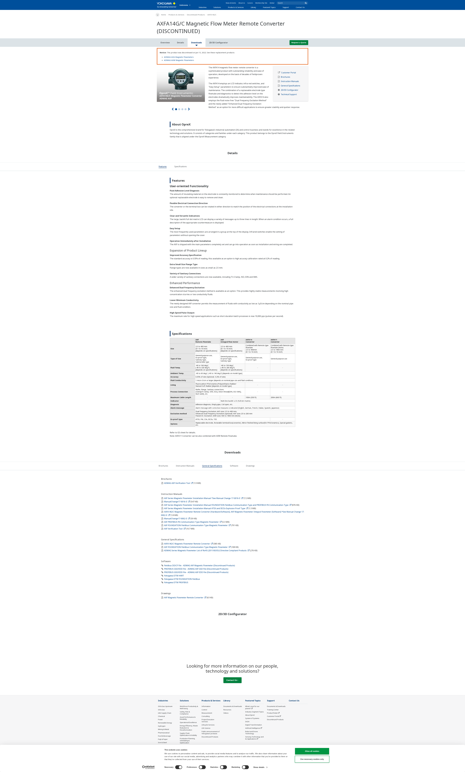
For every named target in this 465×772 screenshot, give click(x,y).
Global (272, 3)
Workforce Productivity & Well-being (189, 707)
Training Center (273, 710)
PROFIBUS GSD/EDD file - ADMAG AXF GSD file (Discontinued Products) (196, 569)
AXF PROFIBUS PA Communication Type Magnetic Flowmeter (191, 522)
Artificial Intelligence (252, 728)
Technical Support (289, 94)
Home (163, 15)
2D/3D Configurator (289, 90)
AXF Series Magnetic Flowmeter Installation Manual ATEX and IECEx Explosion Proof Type (205, 508)
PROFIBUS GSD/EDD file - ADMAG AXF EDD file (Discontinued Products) (196, 572)
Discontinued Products (196, 15)
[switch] (202, 767)
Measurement (207, 713)
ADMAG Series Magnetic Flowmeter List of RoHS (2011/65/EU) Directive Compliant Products (205, 550)
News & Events (231, 3)
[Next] (189, 109)
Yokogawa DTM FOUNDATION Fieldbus (182, 579)
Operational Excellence (188, 722)
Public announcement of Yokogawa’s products (211, 732)
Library (253, 7)
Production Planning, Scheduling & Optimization (187, 740)
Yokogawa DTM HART (174, 575)
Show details (258, 767)
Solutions (217, 7)
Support (286, 7)
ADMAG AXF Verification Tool (177, 483)
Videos (226, 713)
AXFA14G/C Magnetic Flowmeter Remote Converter (187, 543)
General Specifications (290, 85)
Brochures (285, 77)
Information (206, 706)
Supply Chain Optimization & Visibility (188, 734)
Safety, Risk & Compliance (185, 713)
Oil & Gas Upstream (165, 706)
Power (160, 719)
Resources (227, 710)
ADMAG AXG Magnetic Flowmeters (179, 57)
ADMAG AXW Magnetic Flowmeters (179, 60)
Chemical (161, 716)
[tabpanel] (181, 84)
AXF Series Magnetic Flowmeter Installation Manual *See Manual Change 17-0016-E (202, 498)
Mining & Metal (163, 729)
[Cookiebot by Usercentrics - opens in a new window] (148, 767)
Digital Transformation (253, 725)
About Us (241, 3)
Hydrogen (161, 726)
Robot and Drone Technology (251, 732)
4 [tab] (185, 109)
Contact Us (300, 7)
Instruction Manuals (290, 81)
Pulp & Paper (163, 739)
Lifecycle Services (208, 725)
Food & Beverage (164, 736)
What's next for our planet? (252, 707)
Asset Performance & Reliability (187, 718)
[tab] (162, 167)
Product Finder (272, 713)
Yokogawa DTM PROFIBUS (176, 582)
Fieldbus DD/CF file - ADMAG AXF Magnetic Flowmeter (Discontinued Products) (199, 565)
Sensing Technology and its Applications (254, 738)
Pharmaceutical (163, 733)
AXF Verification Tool (173, 528)
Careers (250, 3)
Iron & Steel (162, 742)
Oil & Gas (161, 710)
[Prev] (172, 109)
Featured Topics (269, 7)
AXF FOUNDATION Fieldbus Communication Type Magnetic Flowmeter (196, 525)
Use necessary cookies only (312, 759)
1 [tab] (176, 109)
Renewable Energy (165, 723)
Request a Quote (298, 42)
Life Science (206, 728)
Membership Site (261, 3)
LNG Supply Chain (164, 713)
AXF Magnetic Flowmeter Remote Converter (184, 597)
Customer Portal (288, 72)
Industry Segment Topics (254, 712)
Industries (203, 7)
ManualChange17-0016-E (176, 501)
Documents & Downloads (232, 706)
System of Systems (252, 718)
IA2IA (247, 721)
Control (204, 710)
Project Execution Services (208, 720)
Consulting (206, 716)
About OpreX (250, 715)
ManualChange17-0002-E (176, 518)
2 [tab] (179, 109)
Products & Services (236, 7)
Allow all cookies (312, 751)
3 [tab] (182, 109)
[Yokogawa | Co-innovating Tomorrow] (167, 5)
